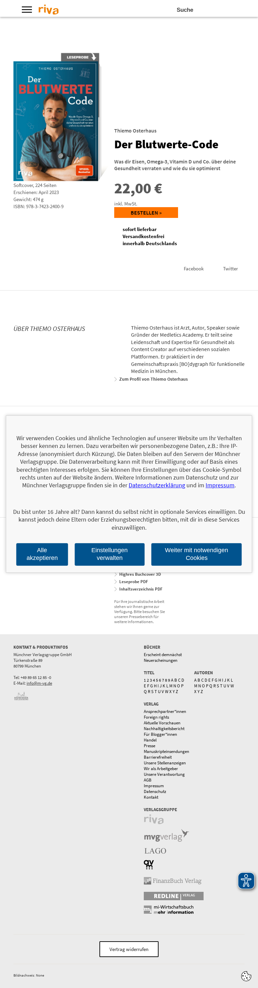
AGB (148, 780)
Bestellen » (146, 212)
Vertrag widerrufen (129, 949)
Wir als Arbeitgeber (161, 768)
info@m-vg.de (39, 683)
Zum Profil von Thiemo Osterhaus (153, 379)
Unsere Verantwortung (164, 774)
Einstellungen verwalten (109, 554)
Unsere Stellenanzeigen (165, 763)
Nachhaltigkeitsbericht (164, 728)
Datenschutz (155, 791)
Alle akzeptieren (42, 554)
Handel (150, 740)
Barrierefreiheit (158, 757)
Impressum (154, 786)
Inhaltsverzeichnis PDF (141, 589)
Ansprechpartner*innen (165, 711)
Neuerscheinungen (160, 660)
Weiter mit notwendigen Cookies (196, 554)
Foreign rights (156, 717)
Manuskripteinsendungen (166, 751)
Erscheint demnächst (163, 654)
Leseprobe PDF (133, 581)
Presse (149, 746)
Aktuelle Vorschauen (162, 723)
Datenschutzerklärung (157, 485)
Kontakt (151, 797)
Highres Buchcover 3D (140, 574)
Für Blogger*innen (160, 734)
